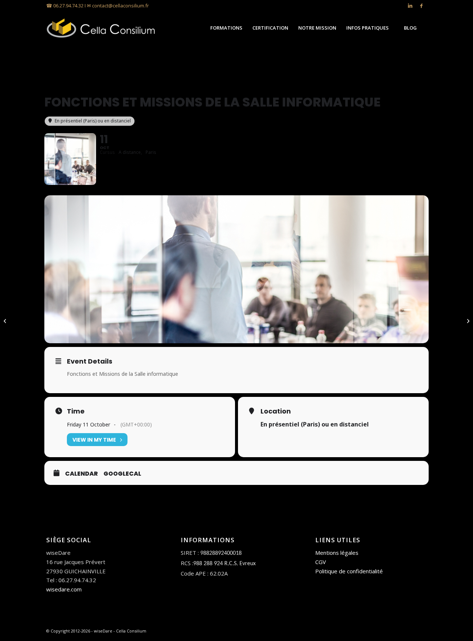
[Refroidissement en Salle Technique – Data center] (5, 320)
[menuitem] (226, 27)
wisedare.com (64, 589)
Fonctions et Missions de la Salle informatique (122, 373)
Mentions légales (336, 552)
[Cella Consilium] (101, 27)
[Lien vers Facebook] (421, 5)
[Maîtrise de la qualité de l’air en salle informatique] (467, 320)
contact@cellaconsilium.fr (120, 5)
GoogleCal (122, 474)
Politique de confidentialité (349, 571)
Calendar (81, 474)
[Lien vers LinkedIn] (410, 5)
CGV (320, 562)
